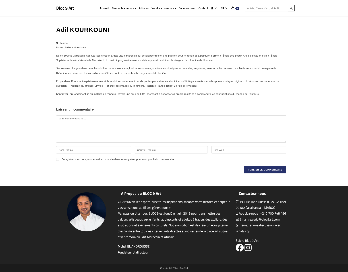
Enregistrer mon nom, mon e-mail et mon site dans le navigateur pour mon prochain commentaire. (118, 159)
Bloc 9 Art (65, 8)
